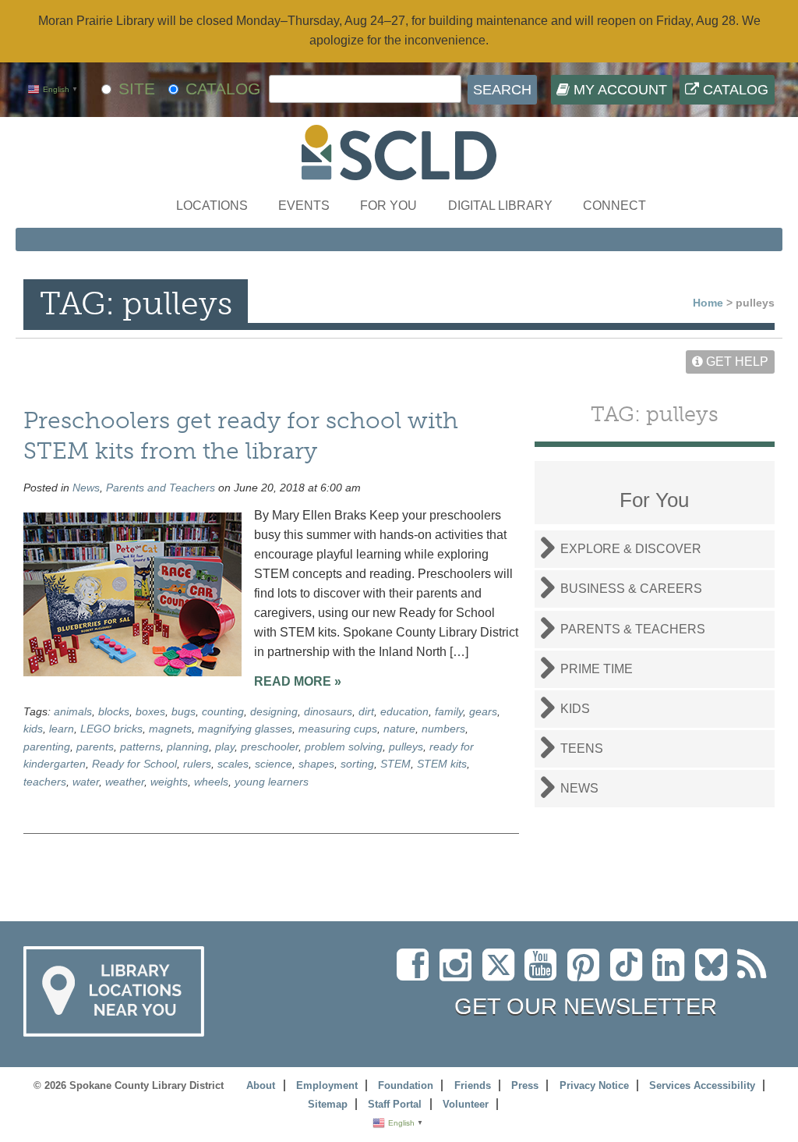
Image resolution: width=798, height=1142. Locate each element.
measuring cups (337, 728)
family (449, 711)
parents (95, 746)
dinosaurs (328, 711)
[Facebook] (416, 974)
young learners (272, 781)
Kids (575, 708)
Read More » (297, 681)
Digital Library (500, 205)
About (260, 1085)
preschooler (269, 746)
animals (73, 711)
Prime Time (596, 669)
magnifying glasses (245, 728)
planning (188, 746)
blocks (113, 711)
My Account (618, 90)
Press (524, 1085)
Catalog (733, 90)
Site (136, 89)
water (85, 781)
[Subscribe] (756, 974)
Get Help (735, 361)
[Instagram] (459, 974)
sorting (357, 763)
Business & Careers (631, 588)
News (86, 487)
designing (274, 711)
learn (61, 728)
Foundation (405, 1085)
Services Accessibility (702, 1085)
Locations (212, 205)
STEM (395, 763)
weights (169, 781)
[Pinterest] (587, 974)
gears (483, 711)
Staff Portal (395, 1104)
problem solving (344, 746)
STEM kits (442, 763)
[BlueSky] (716, 974)
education (404, 711)
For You (388, 205)
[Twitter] (503, 974)
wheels (211, 781)
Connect (614, 205)
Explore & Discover (630, 548)
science (273, 763)
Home (708, 302)
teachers (44, 781)
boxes (150, 711)
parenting (46, 746)
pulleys (406, 746)
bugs (183, 711)
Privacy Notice (594, 1085)
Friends (472, 1085)
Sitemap (328, 1104)
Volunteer (466, 1104)
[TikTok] (631, 974)
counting (223, 711)
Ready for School (134, 763)
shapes (316, 763)
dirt (366, 711)
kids (33, 728)
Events (304, 205)
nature (399, 728)
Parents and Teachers (160, 487)
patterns (140, 746)
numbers (443, 728)
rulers (197, 763)
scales (233, 763)
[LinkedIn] (672, 974)
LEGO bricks (111, 728)
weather (124, 781)
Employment (327, 1085)
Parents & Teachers (632, 629)
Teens (581, 748)
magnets (170, 728)
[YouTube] (544, 974)
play (225, 746)
